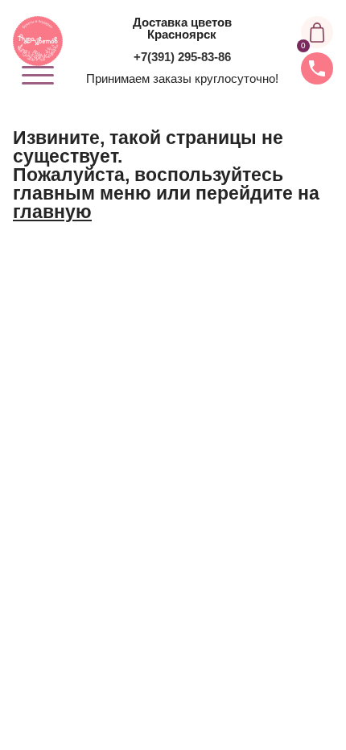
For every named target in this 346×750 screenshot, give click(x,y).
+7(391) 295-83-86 (182, 57)
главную (52, 211)
